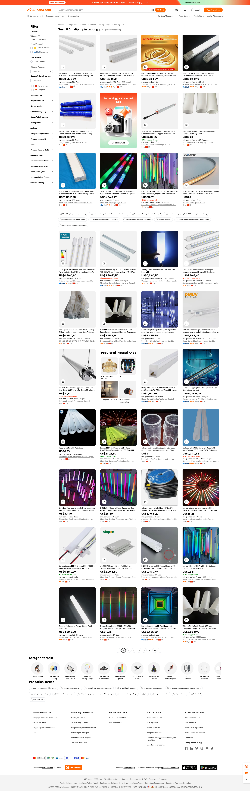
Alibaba (61, 25)
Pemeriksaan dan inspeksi (81, 737)
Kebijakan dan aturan (79, 742)
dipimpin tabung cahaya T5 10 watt (105, 219)
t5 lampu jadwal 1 (164, 219)
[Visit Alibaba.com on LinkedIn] (191, 748)
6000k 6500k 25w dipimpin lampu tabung (194, 219)
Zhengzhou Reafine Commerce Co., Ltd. (157, 459)
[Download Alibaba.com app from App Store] (189, 767)
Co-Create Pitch (39, 723)
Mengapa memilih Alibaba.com (45, 718)
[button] (152, 9)
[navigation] (42, 338)
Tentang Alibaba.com (42, 712)
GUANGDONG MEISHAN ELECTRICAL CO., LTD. (201, 84)
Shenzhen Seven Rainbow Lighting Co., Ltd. (117, 283)
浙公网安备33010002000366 (167, 787)
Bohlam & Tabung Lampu (100, 25)
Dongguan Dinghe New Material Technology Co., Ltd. (118, 341)
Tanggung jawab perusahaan (44, 728)
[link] (246, 766)
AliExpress (88, 779)
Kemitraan (189, 737)
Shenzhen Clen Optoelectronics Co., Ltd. (157, 341)
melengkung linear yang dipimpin (74, 225)
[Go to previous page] (118, 650)
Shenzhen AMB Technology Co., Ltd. (156, 144)
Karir (34, 733)
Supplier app (129, 768)
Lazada (125, 779)
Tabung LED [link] (119, 25)
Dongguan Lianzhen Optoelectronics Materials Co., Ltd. (201, 461)
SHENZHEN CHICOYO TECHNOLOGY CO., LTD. (77, 341)
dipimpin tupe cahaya (41, 694)
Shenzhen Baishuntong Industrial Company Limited (77, 457)
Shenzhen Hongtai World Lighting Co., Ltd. (200, 399)
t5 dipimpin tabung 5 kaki (153, 688)
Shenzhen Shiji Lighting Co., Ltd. (113, 202)
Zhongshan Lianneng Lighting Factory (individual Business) (159, 577)
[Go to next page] (160, 650)
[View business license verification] (148, 787)
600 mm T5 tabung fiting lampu (44, 688)
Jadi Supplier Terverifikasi (195, 733)
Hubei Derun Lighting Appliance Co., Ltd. (199, 341)
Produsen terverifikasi (117, 718)
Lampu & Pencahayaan (77, 25)
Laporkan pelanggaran (156, 745)
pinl (145, 694)
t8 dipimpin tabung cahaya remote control (185, 688)
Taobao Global (135, 779)
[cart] (185, 10)
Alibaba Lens (47, 768)
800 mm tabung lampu (65, 694)
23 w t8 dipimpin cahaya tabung (74, 214)
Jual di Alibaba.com (192, 718)
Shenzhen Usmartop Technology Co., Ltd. (75, 202)
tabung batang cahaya (72, 688)
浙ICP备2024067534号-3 (191, 787)
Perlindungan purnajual (80, 733)
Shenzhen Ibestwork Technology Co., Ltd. (117, 461)
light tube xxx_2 (39, 699)
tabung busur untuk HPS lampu (73, 219)
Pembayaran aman (78, 718)
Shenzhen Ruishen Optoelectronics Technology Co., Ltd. (118, 519)
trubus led (197, 694)
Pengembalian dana (154, 733)
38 (155, 650)
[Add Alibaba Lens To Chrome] (73, 767)
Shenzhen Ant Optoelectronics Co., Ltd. (198, 519)
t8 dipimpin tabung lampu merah (100, 688)
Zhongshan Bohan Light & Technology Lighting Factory (201, 283)
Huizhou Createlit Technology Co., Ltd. (74, 401)
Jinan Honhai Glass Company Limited (198, 142)
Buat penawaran (115, 723)
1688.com (98, 779)
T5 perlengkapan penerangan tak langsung (96, 694)
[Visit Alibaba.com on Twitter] (196, 748)
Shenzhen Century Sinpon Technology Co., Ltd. (118, 577)
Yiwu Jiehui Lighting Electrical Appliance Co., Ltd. (77, 84)
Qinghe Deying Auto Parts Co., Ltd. (73, 142)
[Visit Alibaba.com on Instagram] (201, 748)
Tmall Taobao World (112, 779)
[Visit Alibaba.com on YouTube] (207, 748)
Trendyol (152, 779)
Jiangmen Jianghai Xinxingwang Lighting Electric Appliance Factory (159, 519)
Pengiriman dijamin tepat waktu (83, 728)
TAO (145, 779)
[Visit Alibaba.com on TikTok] (212, 748)
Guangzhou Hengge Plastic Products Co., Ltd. (159, 281)
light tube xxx (181, 694)
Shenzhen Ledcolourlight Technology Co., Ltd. (159, 205)
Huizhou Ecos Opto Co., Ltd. (194, 202)
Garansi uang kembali (79, 723)
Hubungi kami (152, 723)
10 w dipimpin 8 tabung (128, 688)
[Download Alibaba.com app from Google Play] (208, 767)
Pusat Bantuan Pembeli (156, 718)
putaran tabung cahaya (128, 694)
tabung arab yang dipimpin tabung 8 (147, 214)
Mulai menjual (190, 723)
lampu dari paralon (161, 694)
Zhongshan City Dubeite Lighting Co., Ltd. (76, 519)
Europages (162, 779)
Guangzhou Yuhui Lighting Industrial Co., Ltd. (118, 84)
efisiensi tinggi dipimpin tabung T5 (138, 219)
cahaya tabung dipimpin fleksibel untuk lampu (110, 214)
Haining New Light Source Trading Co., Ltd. (76, 281)
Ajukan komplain (153, 728)
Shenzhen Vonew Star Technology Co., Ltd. (158, 84)
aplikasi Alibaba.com (170, 768)
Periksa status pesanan (194, 728)
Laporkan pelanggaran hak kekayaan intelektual (161, 738)
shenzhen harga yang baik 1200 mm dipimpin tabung (187, 214)
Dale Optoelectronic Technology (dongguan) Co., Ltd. (77, 579)
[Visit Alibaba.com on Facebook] (186, 748)
